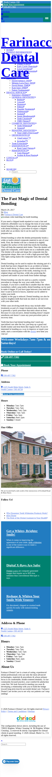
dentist (33, 331)
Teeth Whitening (24, 126)
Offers (14, 57)
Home (9, 50)
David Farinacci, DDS (21, 81)
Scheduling (16, 54)
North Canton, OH (11, 2)
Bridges (20, 99)
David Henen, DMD (20, 85)
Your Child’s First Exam (27, 133)
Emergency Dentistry (21, 95)
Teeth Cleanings (24, 118)
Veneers (20, 128)
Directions (5, 12)
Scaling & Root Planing (27, 155)
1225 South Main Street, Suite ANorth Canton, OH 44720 (16, 388)
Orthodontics (20, 135)
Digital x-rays (12, 571)
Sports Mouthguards (25, 116)
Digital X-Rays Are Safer (23, 565)
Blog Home (11, 515)
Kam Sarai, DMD (19, 88)
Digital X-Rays (23, 64)
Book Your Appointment (13, 4)
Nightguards (22, 111)
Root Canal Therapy (25, 148)
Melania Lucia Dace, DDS (23, 83)
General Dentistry (23, 97)
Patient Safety (23, 73)
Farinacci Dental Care (14, 214)
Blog (9, 160)
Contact (11, 158)
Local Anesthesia (24, 69)
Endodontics (19, 146)
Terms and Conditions (17, 711)
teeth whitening (35, 542)
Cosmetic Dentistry (23, 123)
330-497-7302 (9, 7)
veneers (9, 610)
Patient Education (22, 62)
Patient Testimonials (20, 90)
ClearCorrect (23, 138)
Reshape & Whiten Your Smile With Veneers (23, 598)
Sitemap (31, 711)
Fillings (20, 107)
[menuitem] (28, 50)
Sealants (20, 114)
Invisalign (22, 141)
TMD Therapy (23, 121)
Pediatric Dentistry (23, 130)
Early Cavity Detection (26, 66)
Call (3, 21)
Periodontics (19, 150)
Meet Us (11, 78)
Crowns (20, 102)
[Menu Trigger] (46, 18)
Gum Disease (22, 153)
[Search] (13, 744)
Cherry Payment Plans (21, 59)
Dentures (21, 104)
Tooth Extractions (19, 143)
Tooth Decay (22, 76)
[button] (11, 169)
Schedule (5, 16)
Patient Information (18, 52)
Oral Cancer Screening (26, 71)
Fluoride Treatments (25, 109)
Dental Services (16, 92)
